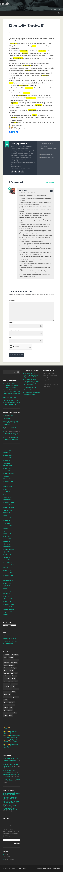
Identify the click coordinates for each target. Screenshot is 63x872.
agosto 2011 (8, 583)
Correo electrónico (14, 330)
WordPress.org (8, 643)
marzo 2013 (7, 560)
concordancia (7, 660)
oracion (12, 686)
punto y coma (7, 694)
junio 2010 (7, 614)
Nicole (6, 437)
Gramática (44, 146)
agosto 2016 (8, 510)
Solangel (6, 421)
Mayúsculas (6, 683)
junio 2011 (7, 588)
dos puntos (6, 667)
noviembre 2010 (9, 604)
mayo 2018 (7, 478)
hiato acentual (7, 675)
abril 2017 (7, 492)
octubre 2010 (8, 607)
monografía (14, 683)
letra (5, 681)
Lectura (13, 678)
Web (10, 337)
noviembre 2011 (9, 575)
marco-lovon (23, 190)
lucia (5, 415)
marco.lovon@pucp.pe (19, 171)
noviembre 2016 (9, 502)
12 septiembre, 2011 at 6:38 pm (27, 192)
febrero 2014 (8, 544)
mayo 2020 (7, 468)
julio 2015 (7, 528)
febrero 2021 (8, 465)
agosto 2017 (8, 486)
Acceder (6, 636)
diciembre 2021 (8, 460)
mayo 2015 (7, 533)
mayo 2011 (7, 591)
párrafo (5, 699)
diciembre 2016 (8, 499)
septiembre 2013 (9, 549)
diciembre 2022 (8, 455)
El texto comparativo (9, 805)
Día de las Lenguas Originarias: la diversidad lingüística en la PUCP (11, 385)
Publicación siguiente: (47, 157)
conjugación (14, 662)
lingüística (10, 681)
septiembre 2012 (9, 565)
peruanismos (7, 691)
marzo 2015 (7, 536)
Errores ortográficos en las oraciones (9, 416)
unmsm (5, 715)
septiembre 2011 (9, 580)
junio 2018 (7, 476)
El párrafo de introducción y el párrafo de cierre (11, 793)
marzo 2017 (7, 494)
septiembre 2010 (9, 609)
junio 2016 (7, 515)
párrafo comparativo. (9, 702)
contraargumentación (9, 665)
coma (5, 657)
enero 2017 (7, 497)
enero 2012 (7, 570)
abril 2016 (7, 520)
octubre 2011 (8, 578)
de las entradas (10, 638)
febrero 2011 (8, 599)
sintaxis (49, 150)
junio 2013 (7, 552)
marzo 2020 (7, 471)
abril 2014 (7, 541)
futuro (5, 670)
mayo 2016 (7, 518)
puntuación (15, 697)
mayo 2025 (7, 450)
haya (16, 673)
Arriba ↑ (57, 868)
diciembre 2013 (8, 546)
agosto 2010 (8, 612)
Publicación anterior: (47, 154)
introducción (7, 678)
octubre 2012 (8, 562)
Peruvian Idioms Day (10, 397)
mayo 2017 (7, 489)
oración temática (8, 689)
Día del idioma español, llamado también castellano (12, 422)
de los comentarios (11, 641)
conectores (6, 662)
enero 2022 (7, 458)
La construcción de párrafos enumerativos (10, 808)
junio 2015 (7, 531)
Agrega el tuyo (48, 183)
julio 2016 (7, 512)
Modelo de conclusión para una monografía (11, 802)
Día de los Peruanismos (11, 400)
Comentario (12, 300)
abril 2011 (7, 593)
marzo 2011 (7, 596)
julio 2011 (7, 586)
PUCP (13, 691)
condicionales (15, 660)
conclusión (11, 657)
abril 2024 (7, 452)
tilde (15, 712)
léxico (54, 148)
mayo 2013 (7, 554)
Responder (51, 191)
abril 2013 (7, 557)
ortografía (16, 689)
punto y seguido (7, 697)
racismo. (6, 705)
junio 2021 (7, 463)
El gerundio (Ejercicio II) (26, 25)
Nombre (11, 322)
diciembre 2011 (8, 573)
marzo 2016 (7, 523)
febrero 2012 (8, 567)
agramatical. (7, 654)
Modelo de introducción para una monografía (10, 797)
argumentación (15, 654)
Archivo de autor (12, 171)
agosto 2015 (8, 526)
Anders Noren (48, 868)
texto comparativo (8, 710)
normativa (6, 686)
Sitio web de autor (15, 171)
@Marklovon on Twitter (22, 171)
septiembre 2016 (9, 507)
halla (12, 673)
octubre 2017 (8, 484)
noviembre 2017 (9, 481)
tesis (11, 707)
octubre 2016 (8, 505)
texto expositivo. (8, 712)
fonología (13, 667)
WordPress (22, 868)
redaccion (44, 150)
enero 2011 (7, 601)
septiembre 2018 (9, 473)
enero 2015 (7, 539)
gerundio (43, 148)
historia (14, 675)
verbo (10, 715)
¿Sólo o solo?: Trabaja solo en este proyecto (11, 745)
